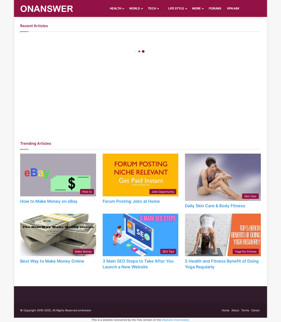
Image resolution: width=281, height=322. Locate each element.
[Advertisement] (140, 104)
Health (115, 8)
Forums (215, 8)
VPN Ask (233, 8)
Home (225, 310)
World (134, 8)
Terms (245, 310)
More (196, 8)
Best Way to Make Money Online (52, 261)
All (257, 143)
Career (255, 310)
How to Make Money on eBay (49, 201)
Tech (152, 8)
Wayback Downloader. (176, 319)
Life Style (176, 8)
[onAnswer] (46, 8)
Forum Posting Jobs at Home (131, 201)
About (235, 310)
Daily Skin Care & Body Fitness (215, 205)
